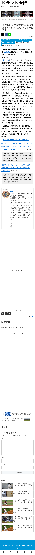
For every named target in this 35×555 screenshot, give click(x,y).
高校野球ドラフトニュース (9, 40)
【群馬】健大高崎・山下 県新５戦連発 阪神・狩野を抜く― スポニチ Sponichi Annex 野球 (16, 168)
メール (3, 464)
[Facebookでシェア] (6, 34)
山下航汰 (26, 42)
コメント (5, 438)
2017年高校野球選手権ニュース (11, 45)
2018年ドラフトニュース (25, 40)
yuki (11, 191)
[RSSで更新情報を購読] (11, 228)
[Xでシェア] (2, 34)
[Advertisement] (17, 249)
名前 (2, 458)
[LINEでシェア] (9, 34)
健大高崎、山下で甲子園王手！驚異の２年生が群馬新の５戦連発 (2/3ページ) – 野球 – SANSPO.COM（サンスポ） (17, 146)
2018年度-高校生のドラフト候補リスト (16, 140)
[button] (31, 348)
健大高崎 (19, 42)
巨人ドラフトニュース (8, 42)
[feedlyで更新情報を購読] (11, 225)
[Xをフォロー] (11, 223)
